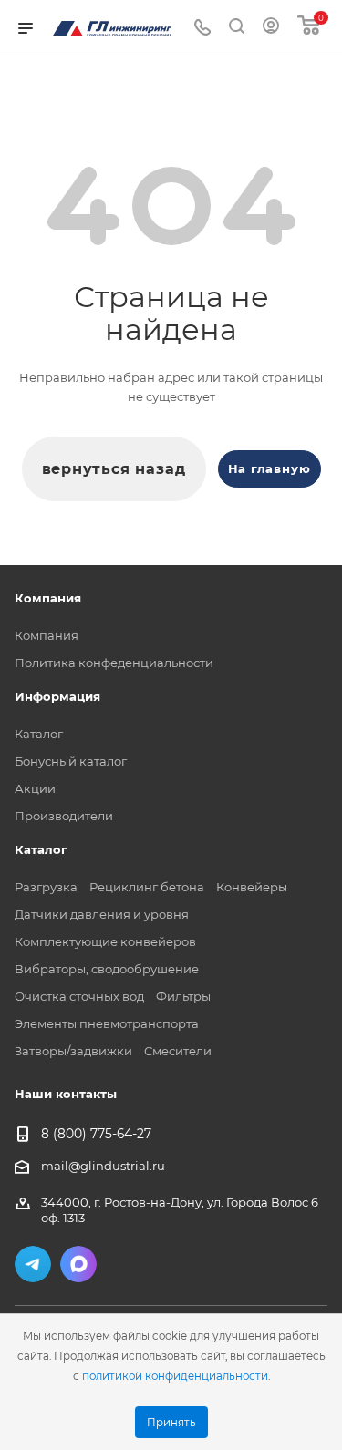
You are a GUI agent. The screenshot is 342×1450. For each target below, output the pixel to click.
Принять (171, 1422)
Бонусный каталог (71, 761)
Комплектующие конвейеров (105, 941)
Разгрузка (46, 886)
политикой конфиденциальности (175, 1376)
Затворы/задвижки (73, 1051)
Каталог (39, 733)
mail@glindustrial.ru (103, 1165)
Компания (46, 635)
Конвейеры (251, 886)
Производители (64, 815)
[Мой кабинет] (271, 28)
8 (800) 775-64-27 (96, 1134)
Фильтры (183, 996)
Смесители (178, 1051)
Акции (35, 788)
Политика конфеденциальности (114, 662)
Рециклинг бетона (146, 886)
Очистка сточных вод (79, 996)
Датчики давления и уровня (102, 914)
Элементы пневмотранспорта (107, 1023)
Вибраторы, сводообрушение (107, 969)
